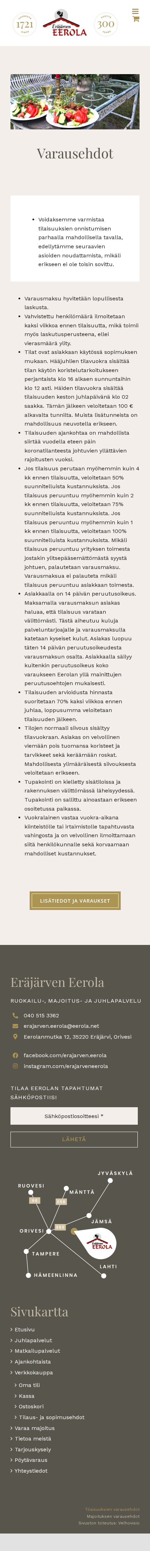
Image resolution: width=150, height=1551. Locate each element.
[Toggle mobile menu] (136, 11)
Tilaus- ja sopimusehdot (51, 1417)
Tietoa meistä (33, 1438)
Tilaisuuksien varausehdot (112, 1509)
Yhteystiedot (31, 1470)
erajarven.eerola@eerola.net (61, 1026)
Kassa (27, 1396)
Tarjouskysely (33, 1449)
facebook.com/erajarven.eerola (65, 1055)
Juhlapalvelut (33, 1340)
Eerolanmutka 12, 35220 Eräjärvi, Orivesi (78, 1036)
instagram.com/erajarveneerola (66, 1066)
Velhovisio (129, 1523)
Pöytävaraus (31, 1460)
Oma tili (29, 1385)
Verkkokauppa (34, 1372)
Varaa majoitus (35, 1428)
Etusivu (25, 1329)
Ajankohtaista (33, 1361)
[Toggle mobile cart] (136, 18)
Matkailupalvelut (37, 1350)
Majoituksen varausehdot (113, 1516)
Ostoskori (31, 1406)
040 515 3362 (41, 1015)
